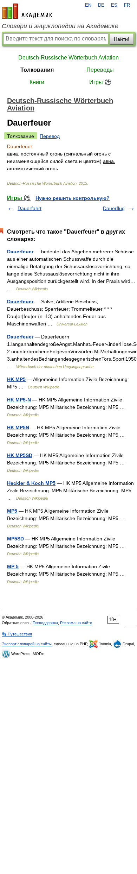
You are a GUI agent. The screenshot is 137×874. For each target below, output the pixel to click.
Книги (37, 82)
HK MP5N (18, 427)
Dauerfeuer (20, 251)
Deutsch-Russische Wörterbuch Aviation (68, 58)
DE (101, 5)
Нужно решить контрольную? (72, 198)
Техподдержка (45, 623)
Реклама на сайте (76, 623)
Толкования (37, 70)
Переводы (100, 70)
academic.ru (27, 11)
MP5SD (15, 539)
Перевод (50, 136)
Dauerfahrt (29, 208)
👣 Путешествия (17, 634)
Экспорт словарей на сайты (27, 644)
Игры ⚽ (100, 82)
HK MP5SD (19, 455)
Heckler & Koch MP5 (31, 483)
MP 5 (13, 566)
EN (88, 5)
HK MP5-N (19, 400)
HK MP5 (16, 379)
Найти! (121, 39)
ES (114, 5)
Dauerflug (114, 208)
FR (127, 5)
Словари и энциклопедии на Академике (60, 26)
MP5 (12, 511)
